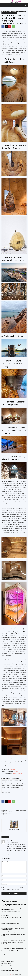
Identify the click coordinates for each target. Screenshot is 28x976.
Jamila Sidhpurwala (7, 23)
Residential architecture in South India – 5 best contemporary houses (12, 929)
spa (9, 790)
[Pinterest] (9, 26)
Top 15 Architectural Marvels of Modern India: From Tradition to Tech (13, 905)
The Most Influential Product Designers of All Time (13, 948)
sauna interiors (12, 789)
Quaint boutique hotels (21, 810)
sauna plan (19, 789)
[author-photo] (14, 827)
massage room (19, 785)
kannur (3, 785)
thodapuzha (21, 790)
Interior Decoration (13, 12)
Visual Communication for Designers (10, 946)
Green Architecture (5, 12)
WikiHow (15, 771)
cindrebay (8, 781)
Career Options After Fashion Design (10, 923)
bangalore (8, 778)
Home (2, 9)
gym (8, 783)
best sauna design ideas (7, 780)
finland (3, 783)
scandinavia (4, 790)
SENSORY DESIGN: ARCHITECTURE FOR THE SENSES (12, 918)
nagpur (3, 787)
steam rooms (14, 790)
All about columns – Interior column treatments (13, 926)
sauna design (5, 789)
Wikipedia (12, 769)
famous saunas (21, 781)
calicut (3, 781)
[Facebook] (2, 26)
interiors (23, 783)
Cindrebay (10, 974)
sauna (8, 787)
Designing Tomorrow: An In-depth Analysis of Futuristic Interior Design (12, 908)
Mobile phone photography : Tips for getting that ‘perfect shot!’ (6, 813)
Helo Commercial (17, 773)
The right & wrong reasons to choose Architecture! (13, 940)
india (11, 783)
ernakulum (14, 781)
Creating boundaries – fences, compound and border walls (12, 943)
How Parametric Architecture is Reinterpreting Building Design (12, 914)
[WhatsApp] (13, 26)
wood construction (6, 792)
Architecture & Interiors (10, 9)
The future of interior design (8, 932)
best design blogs (15, 778)
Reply (8, 854)
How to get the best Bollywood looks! (10, 950)
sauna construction (15, 787)
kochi (8, 785)
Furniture (19, 11)
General (23, 11)
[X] (6, 26)
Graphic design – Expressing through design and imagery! (13, 935)
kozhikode (13, 785)
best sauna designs (18, 780)
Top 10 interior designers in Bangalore (10, 911)
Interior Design (14, 11)
